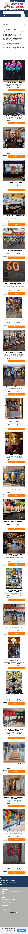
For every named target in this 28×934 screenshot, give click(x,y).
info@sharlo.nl (5, 884)
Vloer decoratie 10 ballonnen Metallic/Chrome (14, 555)
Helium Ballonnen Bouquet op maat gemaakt (14, 694)
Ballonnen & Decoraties (11, 19)
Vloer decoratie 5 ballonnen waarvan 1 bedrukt (14, 216)
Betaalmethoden (6, 909)
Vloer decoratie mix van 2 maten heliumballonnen (14, 730)
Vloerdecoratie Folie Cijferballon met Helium (14, 284)
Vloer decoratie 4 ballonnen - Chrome (14, 149)
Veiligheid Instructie (7, 902)
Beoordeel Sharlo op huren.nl (14, 920)
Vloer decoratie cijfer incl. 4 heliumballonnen (14, 590)
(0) (12, 1)
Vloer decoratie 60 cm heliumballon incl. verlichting (14, 659)
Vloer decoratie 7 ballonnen (14, 386)
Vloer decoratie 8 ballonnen (14, 454)
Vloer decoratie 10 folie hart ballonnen (14, 865)
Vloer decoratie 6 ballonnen (14, 250)
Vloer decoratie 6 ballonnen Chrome (14, 319)
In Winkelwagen (16, 90)
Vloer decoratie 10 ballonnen (14, 488)
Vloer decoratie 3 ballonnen (14, 82)
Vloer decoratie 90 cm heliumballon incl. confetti (14, 798)
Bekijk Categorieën (7, 24)
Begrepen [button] (21, 930)
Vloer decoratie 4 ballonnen (14, 115)
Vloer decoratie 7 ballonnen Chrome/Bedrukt (14, 420)
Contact (4, 910)
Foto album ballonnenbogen (9, 899)
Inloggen (16, 1)
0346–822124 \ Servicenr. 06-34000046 (10, 882)
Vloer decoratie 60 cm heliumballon (14, 521)
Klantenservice (6, 907)
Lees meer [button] (10, 931)
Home (3, 19)
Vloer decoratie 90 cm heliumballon (14, 764)
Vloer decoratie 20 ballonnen (14, 831)
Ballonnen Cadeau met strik (14, 352)
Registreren (22, 1)
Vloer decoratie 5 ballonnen (14, 182)
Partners (5, 900)
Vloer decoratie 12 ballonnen (14, 626)
